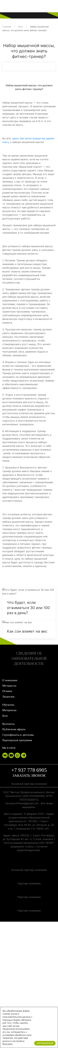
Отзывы (7, 691)
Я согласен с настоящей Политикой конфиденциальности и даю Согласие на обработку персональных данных (28, 964)
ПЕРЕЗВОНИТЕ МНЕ (29, 1003)
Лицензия (8, 696)
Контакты (8, 723)
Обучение (8, 704)
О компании (9, 680)
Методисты (9, 685)
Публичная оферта (14, 729)
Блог (20, 26)
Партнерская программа (17, 740)
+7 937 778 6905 (29, 770)
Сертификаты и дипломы (18, 734)
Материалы (9, 710)
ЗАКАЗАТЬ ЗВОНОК (29, 775)
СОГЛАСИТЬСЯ (45, 1043)
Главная (6, 26)
